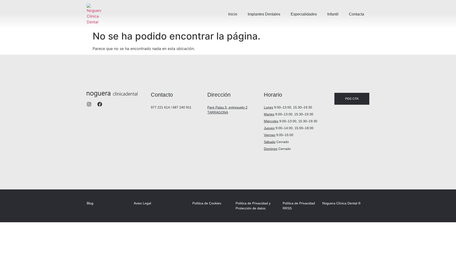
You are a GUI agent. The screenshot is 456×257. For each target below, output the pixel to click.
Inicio (232, 14)
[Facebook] (99, 104)
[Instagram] (89, 104)
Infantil (332, 14)
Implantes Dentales (264, 14)
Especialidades (304, 14)
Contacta (356, 14)
